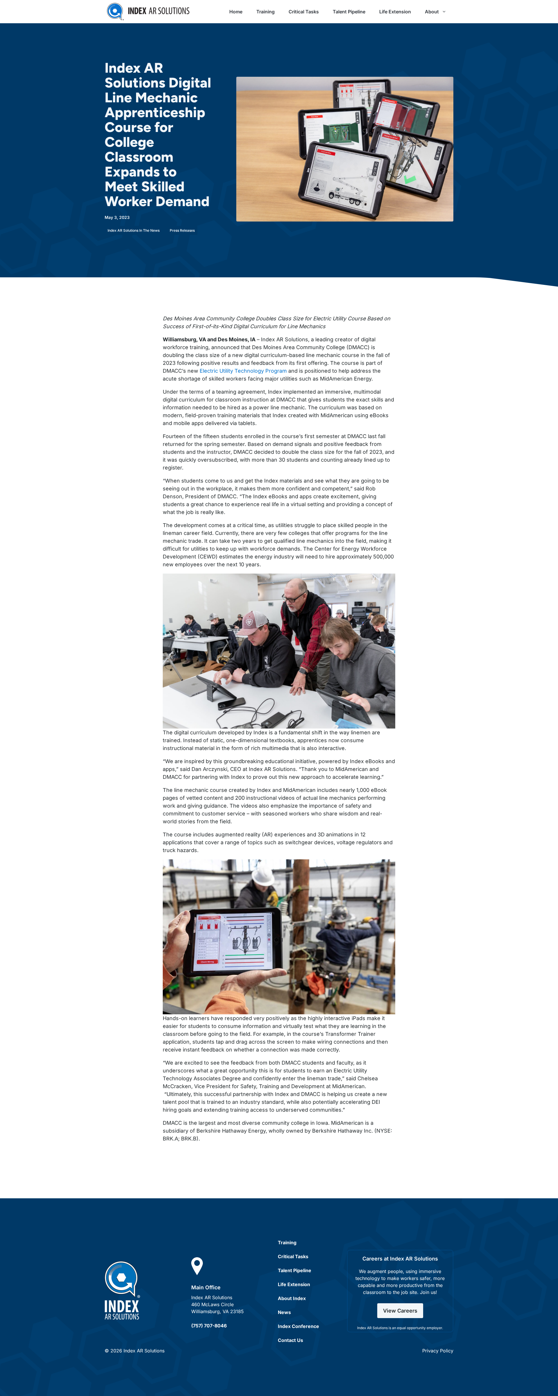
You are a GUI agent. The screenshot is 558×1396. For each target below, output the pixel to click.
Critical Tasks (304, 12)
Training (265, 12)
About (432, 12)
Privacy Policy (437, 1351)
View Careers (400, 1311)
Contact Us (290, 1340)
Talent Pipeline (349, 12)
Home (235, 12)
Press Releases (182, 230)
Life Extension (395, 12)
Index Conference (298, 1326)
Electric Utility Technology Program (243, 371)
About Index (292, 1298)
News (284, 1312)
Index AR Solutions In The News (134, 230)
